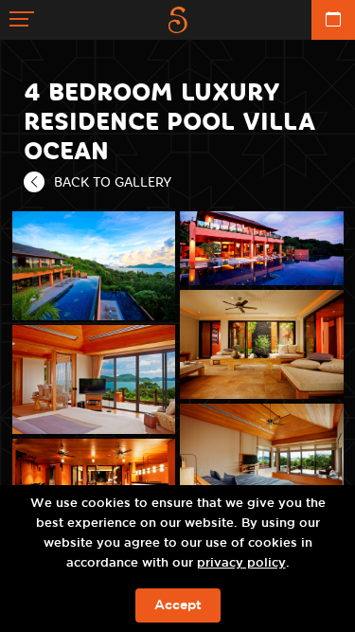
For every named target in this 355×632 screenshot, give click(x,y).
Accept (178, 605)
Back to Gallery (112, 181)
